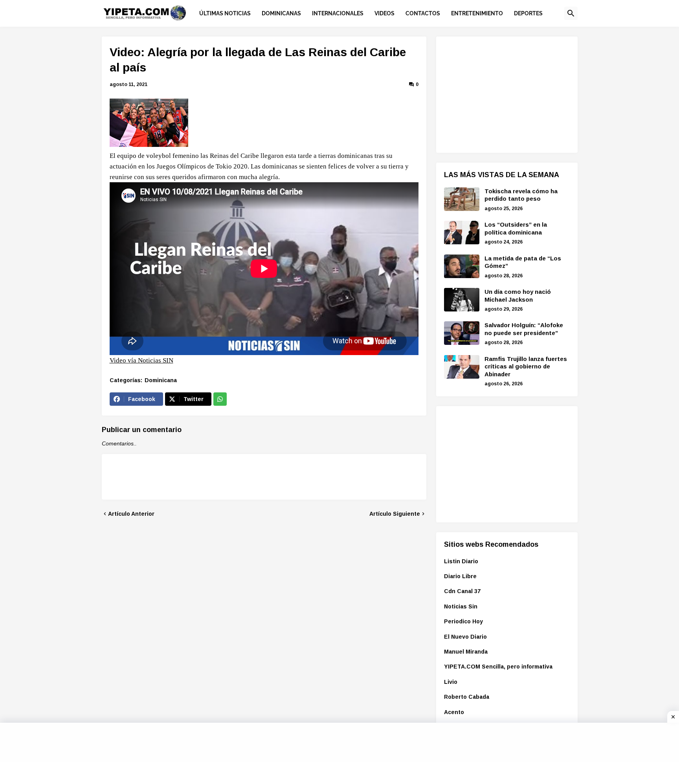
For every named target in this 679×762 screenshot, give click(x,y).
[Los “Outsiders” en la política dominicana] (461, 232)
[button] (571, 13)
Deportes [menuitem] (528, 13)
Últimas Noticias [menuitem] (225, 13)
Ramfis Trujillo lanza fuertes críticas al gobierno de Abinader (525, 366)
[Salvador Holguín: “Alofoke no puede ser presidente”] (461, 333)
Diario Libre (460, 576)
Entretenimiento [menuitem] (477, 13)
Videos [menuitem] (384, 13)
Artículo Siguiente (394, 514)
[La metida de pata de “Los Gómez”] (461, 266)
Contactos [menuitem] (423, 13)
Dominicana (161, 380)
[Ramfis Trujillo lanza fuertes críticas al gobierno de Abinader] (461, 367)
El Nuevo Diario (465, 637)
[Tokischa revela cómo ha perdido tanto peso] (461, 199)
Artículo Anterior (131, 514)
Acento (454, 712)
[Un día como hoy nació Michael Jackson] (461, 299)
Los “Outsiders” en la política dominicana (515, 228)
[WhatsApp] (220, 399)
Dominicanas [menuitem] (281, 13)
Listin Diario (461, 561)
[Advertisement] (503, 93)
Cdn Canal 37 (462, 591)
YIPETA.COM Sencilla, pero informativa (498, 666)
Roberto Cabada (466, 697)
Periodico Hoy (463, 621)
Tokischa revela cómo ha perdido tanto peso (521, 195)
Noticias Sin (460, 606)
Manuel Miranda (466, 651)
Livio (450, 682)
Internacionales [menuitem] (337, 13)
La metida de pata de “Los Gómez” (522, 262)
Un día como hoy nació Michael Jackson (517, 295)
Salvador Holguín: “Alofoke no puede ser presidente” (523, 329)
